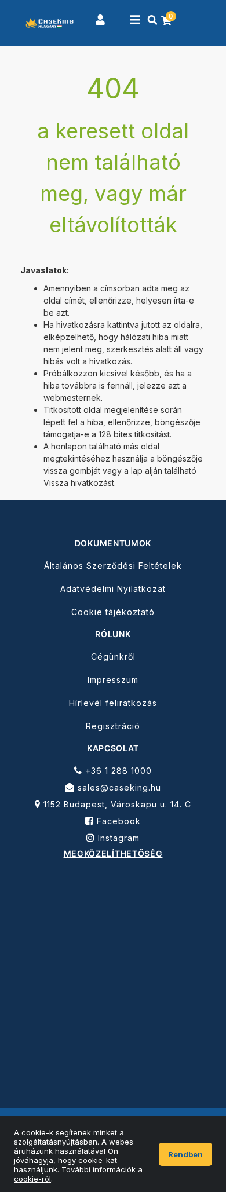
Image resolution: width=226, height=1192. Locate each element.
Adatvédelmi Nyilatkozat (113, 589)
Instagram (117, 838)
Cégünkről (113, 656)
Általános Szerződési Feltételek (113, 566)
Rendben (185, 1154)
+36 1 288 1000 (117, 771)
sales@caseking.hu (118, 787)
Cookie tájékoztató (113, 612)
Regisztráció (113, 726)
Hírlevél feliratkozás (113, 703)
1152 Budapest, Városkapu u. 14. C (116, 804)
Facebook (117, 821)
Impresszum (113, 680)
